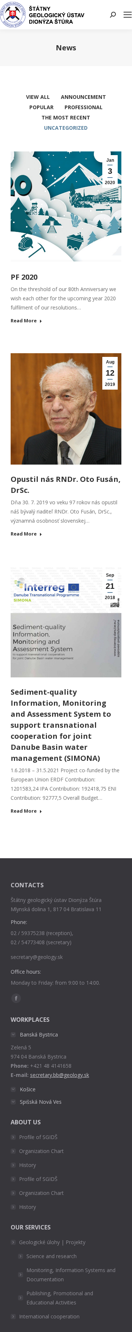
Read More (24, 321)
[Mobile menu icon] (127, 14)
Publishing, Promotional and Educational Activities (59, 1298)
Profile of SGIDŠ (38, 1137)
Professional (84, 107)
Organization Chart (41, 1150)
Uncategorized (66, 127)
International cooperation (49, 1316)
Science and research (51, 1256)
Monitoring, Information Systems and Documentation (70, 1275)
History (27, 1164)
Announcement (83, 96)
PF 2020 (24, 277)
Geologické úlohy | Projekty (52, 1242)
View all (38, 96)
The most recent (65, 117)
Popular (41, 107)
